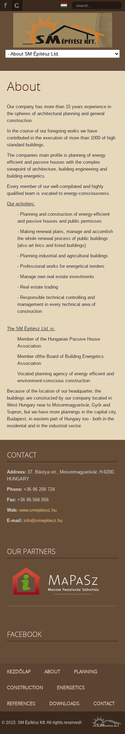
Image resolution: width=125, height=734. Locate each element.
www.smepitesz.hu (38, 510)
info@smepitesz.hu (43, 520)
